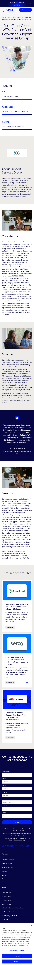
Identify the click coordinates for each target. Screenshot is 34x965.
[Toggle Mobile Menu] (3, 10)
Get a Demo (25, 10)
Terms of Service (18, 840)
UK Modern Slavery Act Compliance (13, 908)
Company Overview (8, 859)
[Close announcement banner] (30, 3)
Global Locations (7, 879)
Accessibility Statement (9, 916)
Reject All (17, 956)
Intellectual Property (8, 912)
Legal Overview (6, 892)
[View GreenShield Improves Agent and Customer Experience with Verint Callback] (17, 606)
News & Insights (7, 863)
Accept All (17, 961)
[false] (32, 925)
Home (4, 17)
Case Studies (12, 17)
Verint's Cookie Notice (20, 947)
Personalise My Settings (17, 950)
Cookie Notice (6, 904)
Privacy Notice (6, 900)
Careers (4, 871)
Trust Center (6, 919)
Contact (4, 875)
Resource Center (7, 867)
